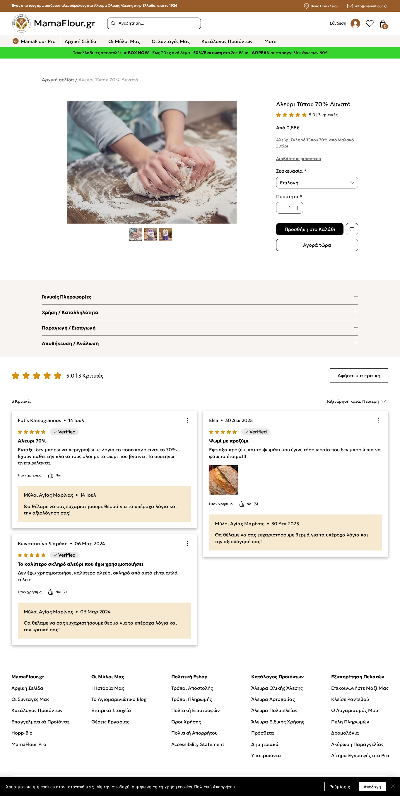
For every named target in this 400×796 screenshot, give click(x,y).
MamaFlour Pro (28, 744)
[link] (307, 114)
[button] (385, 26)
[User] (369, 23)
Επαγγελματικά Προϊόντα (40, 722)
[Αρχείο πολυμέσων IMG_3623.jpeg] (223, 480)
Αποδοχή (372, 787)
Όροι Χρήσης (186, 722)
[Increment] (298, 207)
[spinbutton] (289, 207)
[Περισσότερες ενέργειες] (187, 420)
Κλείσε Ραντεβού (350, 699)
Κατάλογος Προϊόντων (37, 710)
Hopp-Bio (22, 733)
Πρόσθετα (262, 733)
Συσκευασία (291, 171)
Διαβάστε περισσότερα (298, 158)
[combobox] (317, 182)
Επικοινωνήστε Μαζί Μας (360, 688)
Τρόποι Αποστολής (192, 688)
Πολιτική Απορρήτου (194, 733)
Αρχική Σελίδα (27, 688)
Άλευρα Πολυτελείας (274, 710)
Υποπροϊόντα (266, 755)
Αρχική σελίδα (58, 80)
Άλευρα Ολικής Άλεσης (277, 688)
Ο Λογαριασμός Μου (354, 710)
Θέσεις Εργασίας (110, 722)
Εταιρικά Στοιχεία (111, 710)
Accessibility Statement (197, 744)
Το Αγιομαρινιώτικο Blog (119, 699)
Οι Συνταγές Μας (30, 699)
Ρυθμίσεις (339, 787)
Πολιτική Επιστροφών (196, 710)
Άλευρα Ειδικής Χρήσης (277, 722)
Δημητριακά (265, 744)
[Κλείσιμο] (392, 786)
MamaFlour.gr (64, 23)
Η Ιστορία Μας (107, 688)
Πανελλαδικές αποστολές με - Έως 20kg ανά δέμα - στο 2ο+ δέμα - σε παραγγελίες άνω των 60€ (200, 52)
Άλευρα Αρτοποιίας (273, 699)
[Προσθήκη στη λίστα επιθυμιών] (352, 229)
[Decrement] (281, 207)
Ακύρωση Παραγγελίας (357, 744)
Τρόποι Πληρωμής (191, 699)
